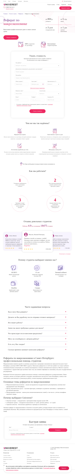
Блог (9, 1)
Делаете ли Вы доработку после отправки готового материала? (31, 317)
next (70, 226)
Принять (64, 468)
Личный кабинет (68, 1)
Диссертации (53, 459)
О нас (58, 4)
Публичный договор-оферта (33, 459)
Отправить (57, 430)
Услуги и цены (51, 4)
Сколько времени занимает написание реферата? (26, 350)
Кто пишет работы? (15, 323)
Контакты (26, 1)
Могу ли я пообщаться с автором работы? (23, 339)
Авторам (20, 1)
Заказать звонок (9, 8)
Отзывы (14, 1)
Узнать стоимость (11, 37)
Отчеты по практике (55, 461)
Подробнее (27, 245)
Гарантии (63, 4)
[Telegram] (47, 1)
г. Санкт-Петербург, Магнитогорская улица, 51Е (59, 448)
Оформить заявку (65, 8)
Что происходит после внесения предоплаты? (25, 333)
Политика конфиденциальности (34, 461)
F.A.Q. (4, 1)
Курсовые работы (54, 455)
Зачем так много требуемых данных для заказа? (26, 328)
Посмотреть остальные (64, 253)
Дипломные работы (55, 457)
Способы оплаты (7, 457)
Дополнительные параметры (37, 88)
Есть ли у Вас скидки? (16, 344)
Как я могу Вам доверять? (18, 312)
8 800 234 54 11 (10, 7)
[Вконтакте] (45, 1)
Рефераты (52, 463)
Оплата (70, 4)
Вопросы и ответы (7, 459)
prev (5, 226)
